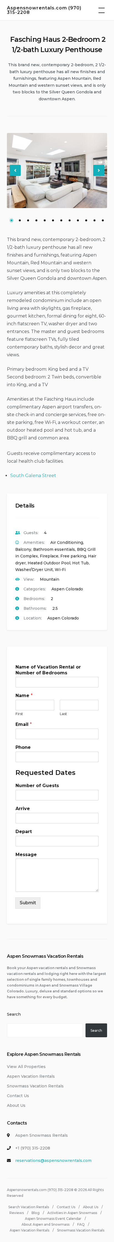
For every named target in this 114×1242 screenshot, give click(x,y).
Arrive (22, 808)
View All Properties (26, 1066)
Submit (28, 902)
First (19, 713)
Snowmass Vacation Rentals (35, 1086)
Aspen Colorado (67, 589)
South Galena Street (33, 475)
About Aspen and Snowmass (45, 1224)
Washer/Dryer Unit (34, 569)
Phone (23, 747)
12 (103, 220)
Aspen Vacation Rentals (31, 1076)
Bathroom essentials (54, 549)
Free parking (73, 556)
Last (63, 713)
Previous (15, 175)
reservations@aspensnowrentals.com (53, 1160)
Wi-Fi (60, 569)
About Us (16, 1105)
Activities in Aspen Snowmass (72, 1213)
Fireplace (49, 556)
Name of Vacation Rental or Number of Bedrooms (48, 669)
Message (26, 854)
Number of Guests (37, 785)
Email (23, 724)
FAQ (81, 1224)
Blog (36, 1213)
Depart (23, 831)
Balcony (23, 549)
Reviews (16, 1213)
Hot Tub (80, 562)
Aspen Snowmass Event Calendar (53, 1219)
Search (14, 1014)
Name (24, 695)
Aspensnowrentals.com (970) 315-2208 (44, 10)
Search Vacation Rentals (28, 1207)
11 (94, 220)
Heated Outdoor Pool (49, 562)
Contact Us (18, 1095)
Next (99, 175)
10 (86, 220)
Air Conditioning (66, 542)
